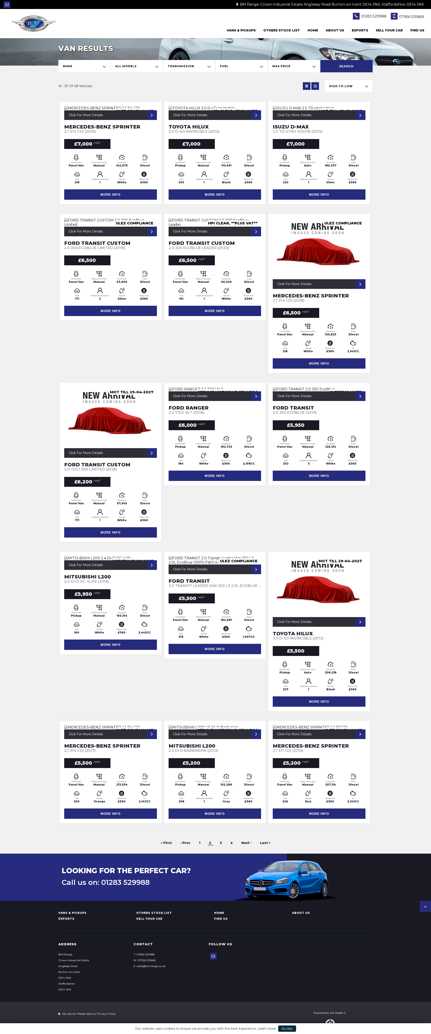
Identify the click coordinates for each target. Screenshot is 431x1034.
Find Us (417, 30)
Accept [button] (287, 1029)
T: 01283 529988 (144, 954)
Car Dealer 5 (337, 1012)
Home (313, 30)
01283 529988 (373, 16)
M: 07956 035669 (145, 960)
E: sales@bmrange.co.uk (149, 966)
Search (346, 66)
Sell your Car (389, 30)
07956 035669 (411, 17)
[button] (425, 906)
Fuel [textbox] (224, 66)
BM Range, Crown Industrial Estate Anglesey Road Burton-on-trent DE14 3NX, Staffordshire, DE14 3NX (331, 4)
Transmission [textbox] (181, 66)
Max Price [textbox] (281, 66)
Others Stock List (281, 30)
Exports (360, 30)
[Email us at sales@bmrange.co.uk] (7, 4)
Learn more (266, 1029)
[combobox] (84, 66)
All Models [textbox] (126, 66)
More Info (111, 194)
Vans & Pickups (241, 30)
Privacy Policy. (106, 1013)
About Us (335, 30)
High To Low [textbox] (341, 86)
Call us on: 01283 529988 (106, 882)
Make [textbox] (67, 66)
